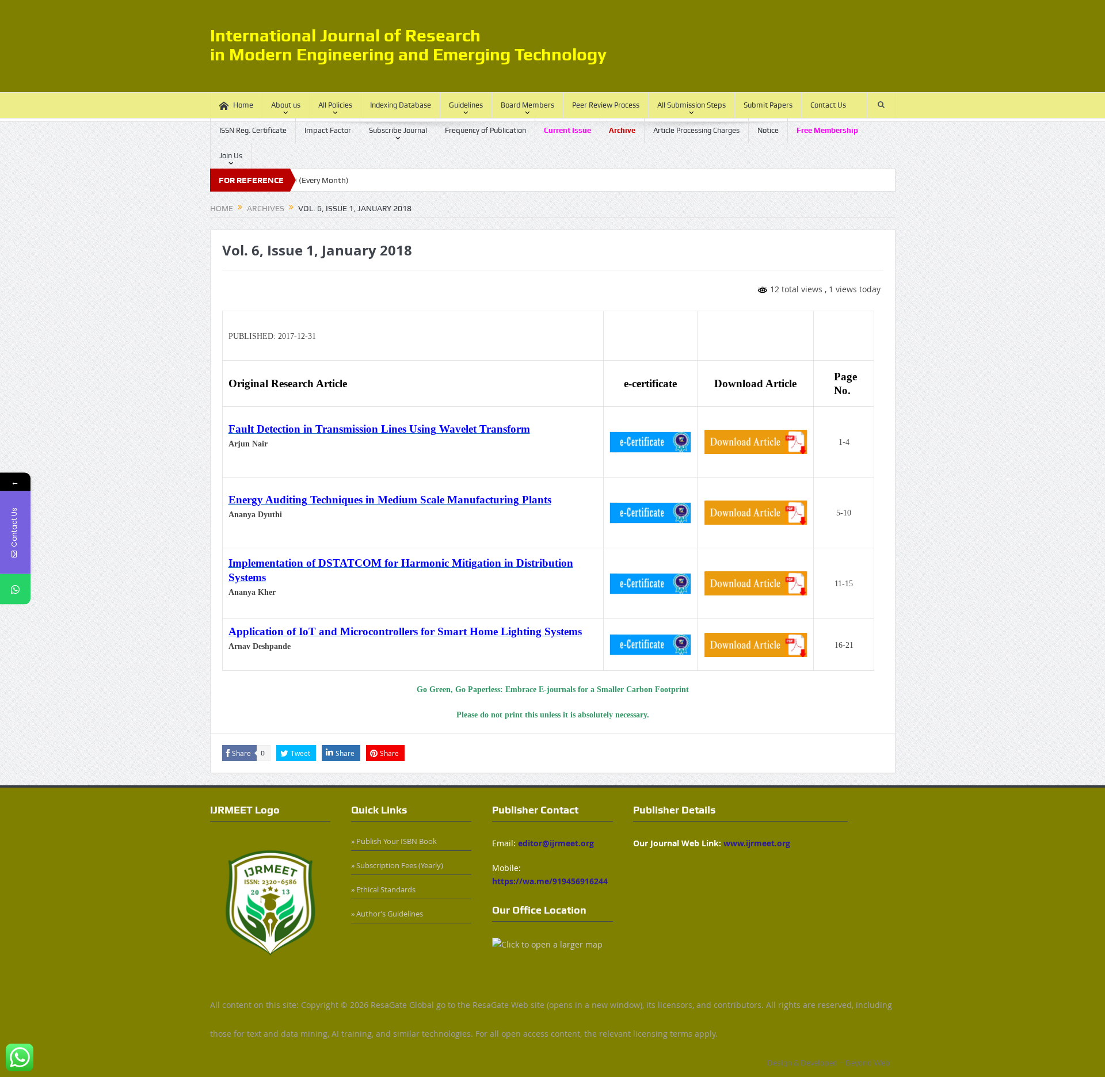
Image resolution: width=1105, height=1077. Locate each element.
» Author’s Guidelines (387, 913)
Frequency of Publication (485, 130)
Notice (768, 130)
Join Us (230, 155)
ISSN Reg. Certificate (253, 130)
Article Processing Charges (696, 130)
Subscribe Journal (398, 130)
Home (243, 105)
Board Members (527, 105)
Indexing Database (400, 105)
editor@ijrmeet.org (556, 843)
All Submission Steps (691, 105)
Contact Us (828, 105)
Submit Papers (768, 105)
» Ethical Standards (383, 889)
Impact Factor (327, 130)
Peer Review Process (605, 105)
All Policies (335, 105)
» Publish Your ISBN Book (394, 841)
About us (285, 105)
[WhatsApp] (15, 589)
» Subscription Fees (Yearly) (397, 865)
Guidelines (466, 105)
